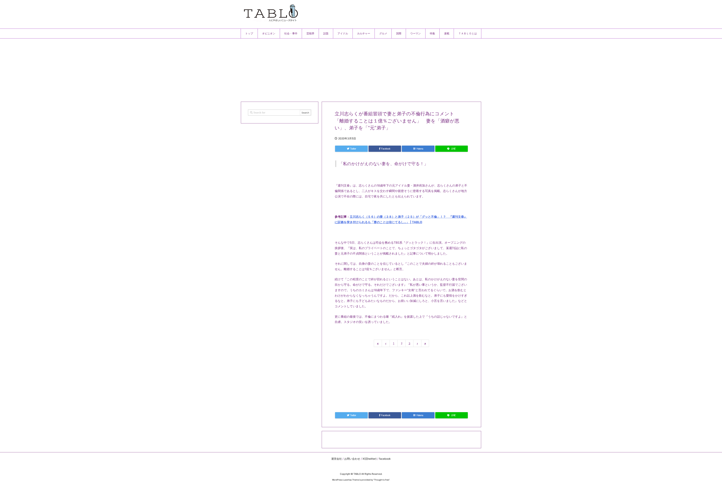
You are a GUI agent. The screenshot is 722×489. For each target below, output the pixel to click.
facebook (385, 458)
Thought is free (381, 479)
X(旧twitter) (370, 458)
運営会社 (336, 458)
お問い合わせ (352, 458)
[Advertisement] (353, 68)
